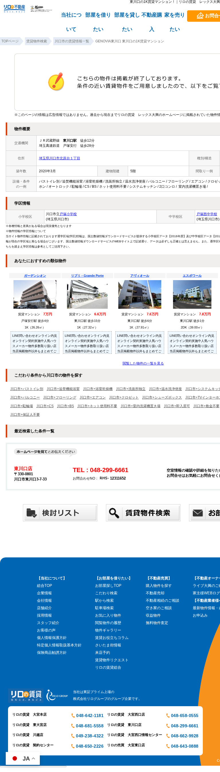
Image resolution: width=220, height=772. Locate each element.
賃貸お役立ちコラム (112, 638)
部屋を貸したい (127, 17)
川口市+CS (45, 406)
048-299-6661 (185, 725)
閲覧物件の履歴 (108, 623)
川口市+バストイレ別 (26, 389)
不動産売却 (155, 593)
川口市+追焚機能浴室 (63, 389)
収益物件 (153, 615)
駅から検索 (104, 600)
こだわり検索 (106, 593)
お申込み (200, 615)
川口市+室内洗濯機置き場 (140, 406)
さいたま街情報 (108, 645)
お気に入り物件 (108, 615)
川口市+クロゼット (124, 397)
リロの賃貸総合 (108, 667)
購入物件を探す (159, 585)
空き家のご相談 (159, 608)
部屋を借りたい (98, 17)
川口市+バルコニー (25, 397)
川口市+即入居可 (177, 406)
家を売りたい (174, 17)
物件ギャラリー (108, 630)
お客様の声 (46, 630)
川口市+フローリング (59, 397)
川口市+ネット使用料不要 (97, 406)
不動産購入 (152, 17)
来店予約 (102, 652)
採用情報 (44, 615)
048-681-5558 (89, 725)
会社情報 (44, 600)
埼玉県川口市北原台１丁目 (59, 158)
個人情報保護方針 (52, 638)
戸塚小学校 (68, 214)
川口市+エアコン (93, 397)
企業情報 (44, 593)
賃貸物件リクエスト (112, 660)
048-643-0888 (185, 746)
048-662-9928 (185, 735)
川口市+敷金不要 (206, 406)
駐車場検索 (104, 608)
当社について (71, 17)
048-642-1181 (89, 715)
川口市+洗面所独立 (131, 389)
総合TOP (44, 585)
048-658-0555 (185, 715)
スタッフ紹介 (48, 623)
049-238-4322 (89, 735)
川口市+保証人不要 (25, 415)
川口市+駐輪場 (21, 406)
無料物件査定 (157, 623)
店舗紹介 (44, 608)
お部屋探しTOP (108, 585)
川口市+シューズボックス (162, 397)
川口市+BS (65, 406)
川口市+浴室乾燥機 (98, 389)
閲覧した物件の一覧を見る (143, 363)
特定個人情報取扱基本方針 (59, 645)
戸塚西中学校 (207, 214)
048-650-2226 (89, 746)
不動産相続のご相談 (162, 600)
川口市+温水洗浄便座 (165, 389)
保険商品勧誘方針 (52, 652)
